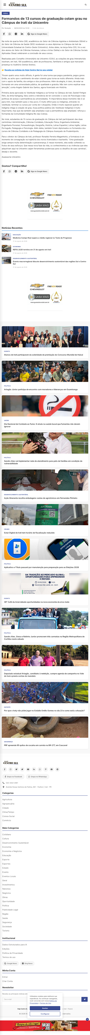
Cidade (5, 808)
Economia (6, 847)
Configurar (45, 1014)
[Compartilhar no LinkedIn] (22, 34)
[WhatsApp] (40, 769)
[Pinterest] (45, 769)
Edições (5, 949)
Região (5, 914)
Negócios (6, 893)
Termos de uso (8, 957)
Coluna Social (8, 816)
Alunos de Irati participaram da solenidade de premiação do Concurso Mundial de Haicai (43, 355)
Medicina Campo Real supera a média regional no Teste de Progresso (42, 238)
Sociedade (7, 926)
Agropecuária (8, 803)
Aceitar (45, 1008)
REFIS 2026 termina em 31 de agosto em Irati (32, 249)
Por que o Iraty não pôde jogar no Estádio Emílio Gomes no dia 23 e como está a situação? (44, 710)
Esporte (5, 859)
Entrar (5, 977)
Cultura (5, 838)
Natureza (6, 889)
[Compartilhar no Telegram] (15, 34)
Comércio (6, 820)
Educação (6, 855)
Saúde (5, 918)
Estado (5, 868)
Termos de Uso (45, 1003)
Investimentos (8, 884)
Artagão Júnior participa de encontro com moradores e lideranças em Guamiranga (41, 389)
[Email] (51, 769)
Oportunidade (8, 901)
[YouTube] (28, 769)
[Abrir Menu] (5, 4)
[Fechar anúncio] (87, 1019)
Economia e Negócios (12, 851)
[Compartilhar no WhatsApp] (9, 34)
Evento (5, 872)
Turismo (5, 930)
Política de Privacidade (12, 953)
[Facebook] (4, 769)
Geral (5, 13)
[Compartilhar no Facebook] (4, 34)
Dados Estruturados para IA (14, 944)
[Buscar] (85, 4)
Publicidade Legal (10, 910)
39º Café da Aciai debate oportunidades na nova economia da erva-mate (36, 602)
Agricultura (7, 799)
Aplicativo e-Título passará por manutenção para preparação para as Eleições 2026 (41, 567)
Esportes (6, 864)
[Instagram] (10, 769)
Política (5, 905)
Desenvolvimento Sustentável (15, 843)
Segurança (7, 922)
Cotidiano (6, 834)
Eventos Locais (9, 876)
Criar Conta (7, 981)
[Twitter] (16, 769)
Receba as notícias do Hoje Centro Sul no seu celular (29, 70)
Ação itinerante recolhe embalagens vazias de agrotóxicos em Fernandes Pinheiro (40, 498)
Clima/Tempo (8, 812)
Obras (5, 897)
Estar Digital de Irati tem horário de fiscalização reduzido (29, 533)
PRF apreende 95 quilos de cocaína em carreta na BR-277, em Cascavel (35, 745)
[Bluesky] (22, 769)
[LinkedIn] (34, 769)
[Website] (57, 769)
